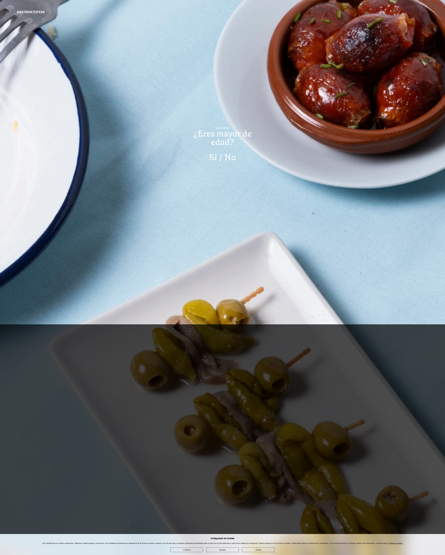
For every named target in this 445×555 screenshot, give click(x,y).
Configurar (187, 550)
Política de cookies (396, 543)
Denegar (222, 550)
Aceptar (258, 550)
